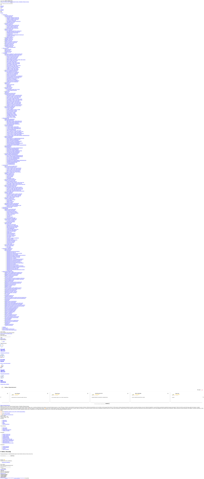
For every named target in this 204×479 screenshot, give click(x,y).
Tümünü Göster (9, 243)
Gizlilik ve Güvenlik (6, 430)
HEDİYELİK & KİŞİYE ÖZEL (8, 442)
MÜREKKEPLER (6, 437)
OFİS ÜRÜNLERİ (6, 441)
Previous (0, 397)
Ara (1, 337)
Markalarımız (5, 421)
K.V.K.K (4, 448)
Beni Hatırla (4, 468)
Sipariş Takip (5, 427)
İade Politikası (5, 428)
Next (203, 397)
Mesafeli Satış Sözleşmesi (7, 429)
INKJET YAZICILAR (6, 434)
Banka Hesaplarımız (6, 424)
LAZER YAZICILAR (6, 435)
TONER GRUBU (6, 436)
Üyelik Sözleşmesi (6, 447)
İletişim (4, 423)
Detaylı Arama (2, 338)
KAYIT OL (12, 455)
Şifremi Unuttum (3, 469)
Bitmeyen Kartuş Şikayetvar (5, 405)
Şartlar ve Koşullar (6, 449)
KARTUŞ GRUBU (6, 438)
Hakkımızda (5, 420)
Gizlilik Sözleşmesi (6, 446)
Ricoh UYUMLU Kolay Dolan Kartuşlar (9, 329)
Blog (3, 422)
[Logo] (14, 1)
